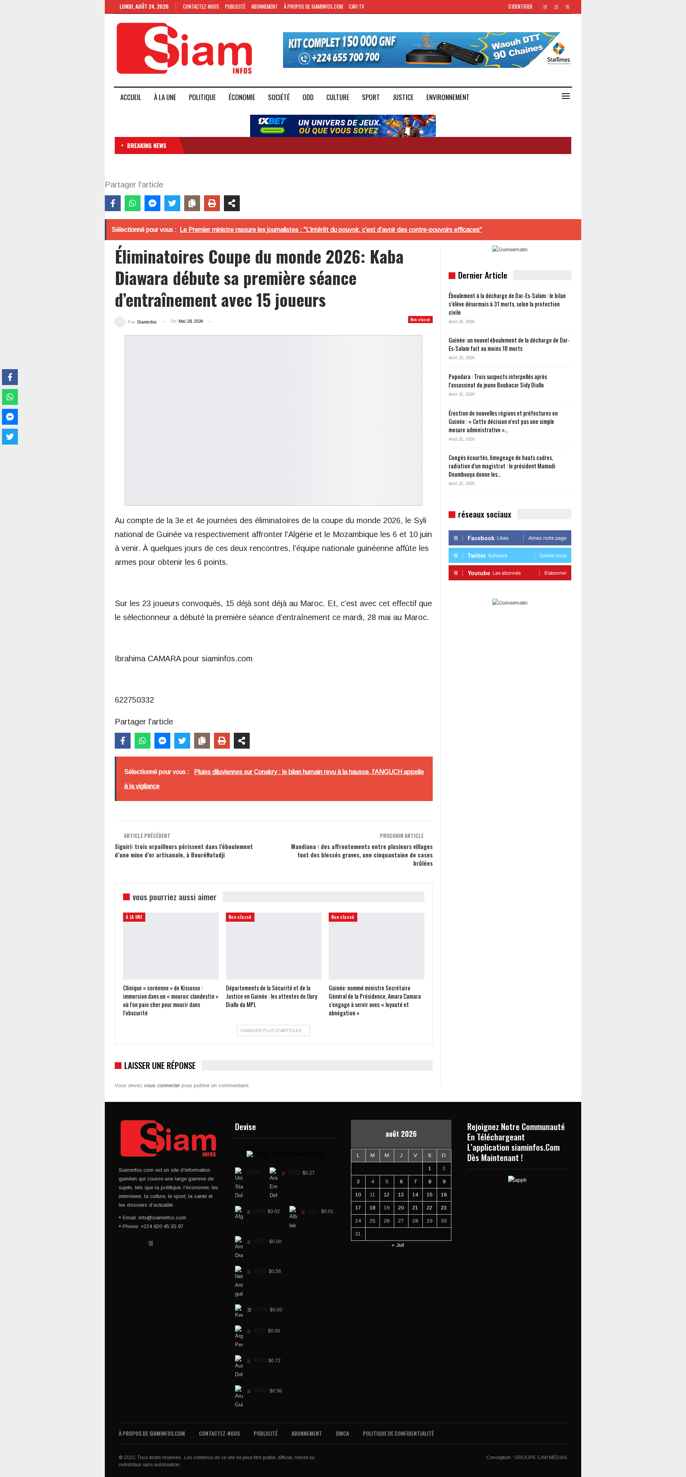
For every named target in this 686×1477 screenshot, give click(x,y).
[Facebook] (113, 203)
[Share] (232, 203)
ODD (308, 97)
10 (358, 1195)
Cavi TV (356, 6)
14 (415, 1195)
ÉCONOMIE (242, 97)
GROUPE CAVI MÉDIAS (540, 1457)
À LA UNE (165, 97)
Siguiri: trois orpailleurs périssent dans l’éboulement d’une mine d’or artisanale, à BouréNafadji (184, 850)
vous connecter (162, 1085)
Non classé (420, 319)
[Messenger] (152, 203)
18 (372, 1208)
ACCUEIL (130, 97)
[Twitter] (172, 203)
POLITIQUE (202, 97)
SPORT (371, 97)
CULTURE (337, 97)
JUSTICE (403, 97)
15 (429, 1195)
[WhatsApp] (133, 203)
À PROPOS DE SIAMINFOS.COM (313, 6)
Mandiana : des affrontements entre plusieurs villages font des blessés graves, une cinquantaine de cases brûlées (362, 854)
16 (444, 1195)
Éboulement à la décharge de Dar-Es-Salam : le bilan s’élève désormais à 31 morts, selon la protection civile (507, 303)
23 (444, 1208)
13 (401, 1195)
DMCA (342, 1433)
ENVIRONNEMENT (448, 97)
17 (358, 1208)
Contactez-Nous (201, 6)
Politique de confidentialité (398, 1433)
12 (386, 1195)
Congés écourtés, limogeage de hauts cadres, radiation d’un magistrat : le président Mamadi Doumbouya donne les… (502, 465)
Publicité (235, 6)
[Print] (212, 203)
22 (429, 1208)
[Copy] (192, 203)
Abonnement (264, 6)
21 (415, 1208)
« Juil (397, 1245)
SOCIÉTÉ (279, 97)
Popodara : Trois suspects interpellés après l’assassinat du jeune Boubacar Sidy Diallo (498, 380)
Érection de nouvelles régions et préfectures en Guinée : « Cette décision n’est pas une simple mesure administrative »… (503, 421)
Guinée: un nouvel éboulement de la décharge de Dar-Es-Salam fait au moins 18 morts (509, 343)
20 (401, 1208)
